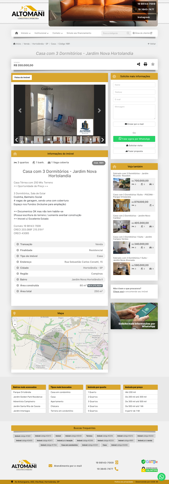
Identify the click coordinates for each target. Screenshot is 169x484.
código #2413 (43, 436)
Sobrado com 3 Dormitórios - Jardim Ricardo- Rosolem (130, 174)
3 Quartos (93, 401)
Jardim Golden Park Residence (27, 397)
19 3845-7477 (146, 9)
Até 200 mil (130, 392)
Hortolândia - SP (40, 44)
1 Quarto (92, 392)
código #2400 (24, 440)
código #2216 (105, 436)
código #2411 (45, 440)
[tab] (22, 77)
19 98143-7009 (146, 4)
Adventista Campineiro (24, 401)
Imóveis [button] (24, 33)
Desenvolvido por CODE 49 (147, 482)
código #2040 (73, 436)
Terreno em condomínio (62, 411)
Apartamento (57, 401)
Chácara (55, 406)
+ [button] (15, 320)
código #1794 (49, 445)
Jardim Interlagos (21, 411)
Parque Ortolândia (22, 392)
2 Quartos (93, 397)
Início (18, 44)
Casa (53, 44)
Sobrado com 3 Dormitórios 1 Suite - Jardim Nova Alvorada (130, 259)
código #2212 (125, 436)
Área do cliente (142, 33)
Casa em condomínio (61, 392)
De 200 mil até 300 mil (136, 397)
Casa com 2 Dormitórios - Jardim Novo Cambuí (131, 216)
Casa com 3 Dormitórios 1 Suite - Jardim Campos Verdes (132, 238)
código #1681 (23, 436)
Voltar (153, 44)
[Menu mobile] (16, 33)
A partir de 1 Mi (132, 411)
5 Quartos (93, 411)
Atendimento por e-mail (67, 466)
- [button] (15, 324)
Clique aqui (118, 291)
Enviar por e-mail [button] (135, 124)
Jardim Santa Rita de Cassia (26, 406)
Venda (27, 44)
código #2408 (119, 445)
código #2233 (106, 440)
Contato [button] (56, 33)
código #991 (125, 440)
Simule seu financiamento (79, 33)
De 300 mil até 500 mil (136, 401)
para (64, 440)
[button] (20, 110)
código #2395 (85, 440)
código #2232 (145, 436)
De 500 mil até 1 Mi (134, 406)
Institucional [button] (40, 33)
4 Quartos (93, 406)
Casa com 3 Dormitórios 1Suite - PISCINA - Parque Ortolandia (133, 195)
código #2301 (90, 445)
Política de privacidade (124, 482)
